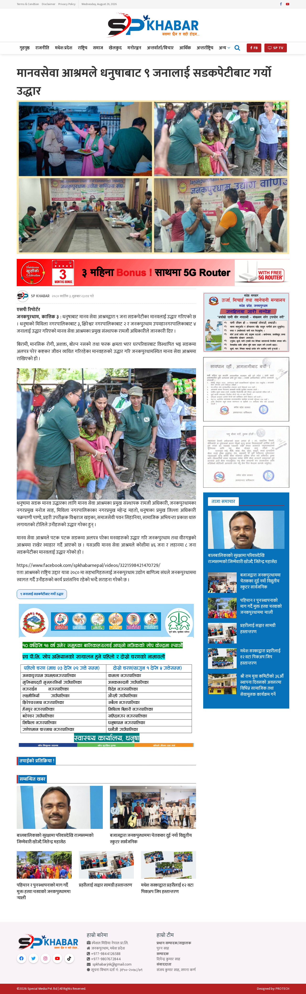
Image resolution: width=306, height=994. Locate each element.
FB (255, 48)
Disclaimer (48, 4)
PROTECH (282, 988)
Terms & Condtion (28, 4)
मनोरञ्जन (134, 48)
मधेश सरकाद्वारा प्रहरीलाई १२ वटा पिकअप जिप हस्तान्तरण (167, 888)
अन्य (222, 48)
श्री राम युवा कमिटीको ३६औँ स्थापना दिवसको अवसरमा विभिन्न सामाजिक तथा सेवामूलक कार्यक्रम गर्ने (262, 685)
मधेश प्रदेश (63, 48)
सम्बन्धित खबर (32, 779)
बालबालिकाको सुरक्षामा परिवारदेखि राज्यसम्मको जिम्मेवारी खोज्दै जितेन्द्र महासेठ (55, 839)
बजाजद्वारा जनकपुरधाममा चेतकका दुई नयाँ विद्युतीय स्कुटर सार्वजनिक (150, 839)
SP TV (277, 48)
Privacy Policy (67, 4)
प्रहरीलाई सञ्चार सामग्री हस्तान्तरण (105, 885)
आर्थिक (185, 48)
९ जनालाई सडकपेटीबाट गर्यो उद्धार (41, 594)
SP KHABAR (40, 296)
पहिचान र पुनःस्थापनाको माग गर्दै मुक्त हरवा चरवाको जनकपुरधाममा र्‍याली (43, 892)
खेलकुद (115, 48)
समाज (98, 48)
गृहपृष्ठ (25, 48)
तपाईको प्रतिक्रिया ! (37, 761)
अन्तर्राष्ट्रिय (205, 48)
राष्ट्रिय (82, 48)
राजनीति (42, 48)
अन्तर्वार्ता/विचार (160, 48)
